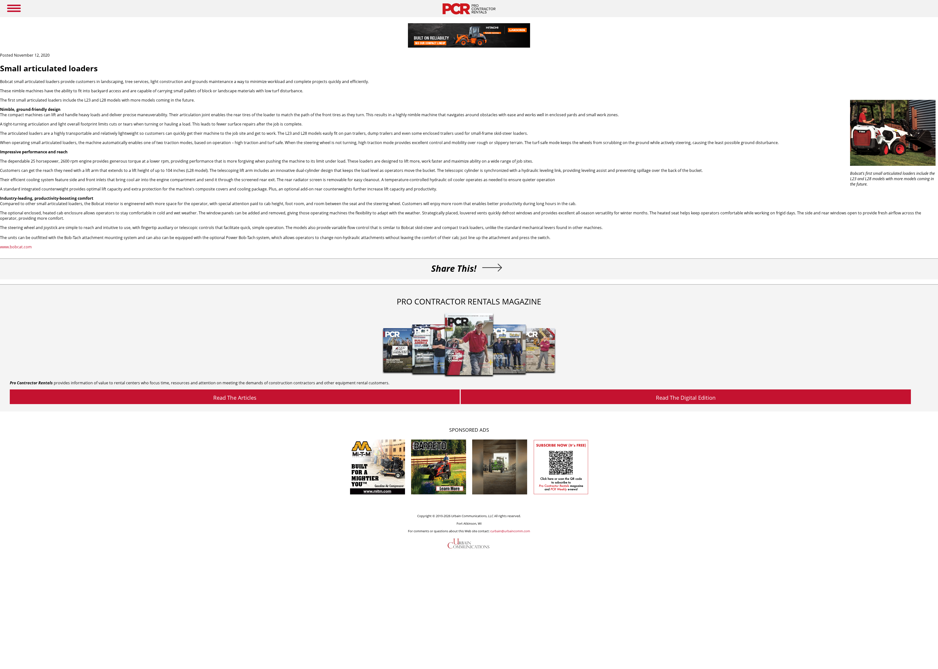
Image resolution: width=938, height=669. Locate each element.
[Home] (469, 15)
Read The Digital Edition (686, 397)
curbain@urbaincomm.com (510, 531)
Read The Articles (234, 397)
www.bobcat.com (16, 247)
